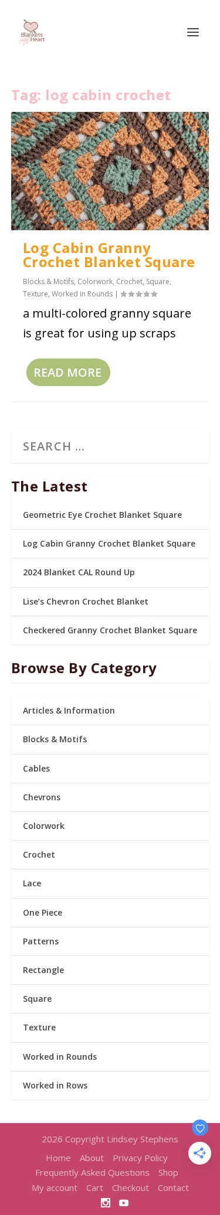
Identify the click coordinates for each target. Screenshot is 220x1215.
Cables (36, 768)
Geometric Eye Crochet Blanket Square (102, 514)
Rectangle (43, 969)
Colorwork (95, 281)
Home (58, 1157)
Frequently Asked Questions (92, 1172)
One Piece (42, 912)
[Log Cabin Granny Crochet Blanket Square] (110, 171)
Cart (94, 1187)
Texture (35, 294)
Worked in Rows (55, 1085)
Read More (67, 372)
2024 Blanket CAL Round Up (79, 572)
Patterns (41, 941)
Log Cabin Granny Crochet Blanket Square (109, 254)
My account (54, 1187)
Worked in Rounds (82, 294)
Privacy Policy (140, 1157)
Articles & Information (69, 710)
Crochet (129, 281)
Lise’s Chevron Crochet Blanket (85, 601)
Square (158, 281)
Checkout (130, 1187)
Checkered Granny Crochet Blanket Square (110, 630)
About (92, 1157)
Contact (173, 1187)
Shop (168, 1172)
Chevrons (41, 797)
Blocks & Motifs (48, 281)
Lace (32, 883)
